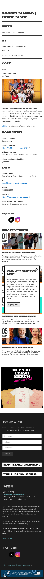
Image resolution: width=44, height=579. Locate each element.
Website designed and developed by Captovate (16, 565)
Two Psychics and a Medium (17, 347)
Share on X (11, 220)
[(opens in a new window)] (22, 387)
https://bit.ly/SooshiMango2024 (15, 148)
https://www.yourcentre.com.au (15, 197)
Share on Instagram (17, 220)
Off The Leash (6, 3)
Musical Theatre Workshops (18, 252)
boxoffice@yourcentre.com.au (14, 183)
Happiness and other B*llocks (19, 316)
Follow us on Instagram (17, 554)
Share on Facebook (4, 220)
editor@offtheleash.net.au (14, 494)
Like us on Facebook (5, 554)
